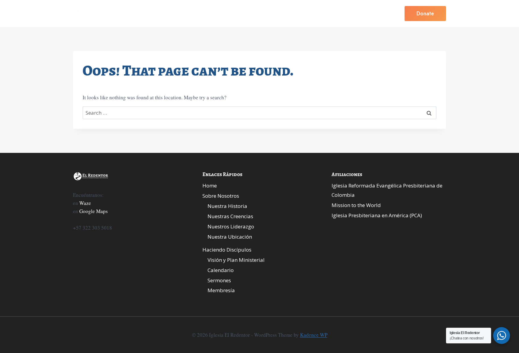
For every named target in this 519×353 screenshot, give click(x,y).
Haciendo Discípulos (226, 249)
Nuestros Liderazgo (231, 226)
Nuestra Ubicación (230, 236)
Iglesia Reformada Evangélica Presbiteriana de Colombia (387, 190)
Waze (85, 203)
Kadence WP (313, 334)
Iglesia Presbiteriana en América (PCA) (377, 215)
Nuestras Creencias (230, 216)
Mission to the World (356, 205)
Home (197, 13)
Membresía (221, 290)
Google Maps (93, 211)
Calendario (221, 270)
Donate (425, 13)
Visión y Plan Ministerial (236, 259)
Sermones (219, 280)
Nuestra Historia (227, 206)
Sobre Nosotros (220, 195)
